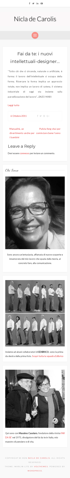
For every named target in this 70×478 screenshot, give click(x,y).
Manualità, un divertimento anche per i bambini (22, 133)
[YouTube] (42, 3)
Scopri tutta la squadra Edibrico (47, 356)
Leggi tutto (14, 105)
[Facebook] (29, 3)
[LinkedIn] (37, 3)
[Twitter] (33, 3)
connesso (24, 153)
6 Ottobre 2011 (19, 116)
